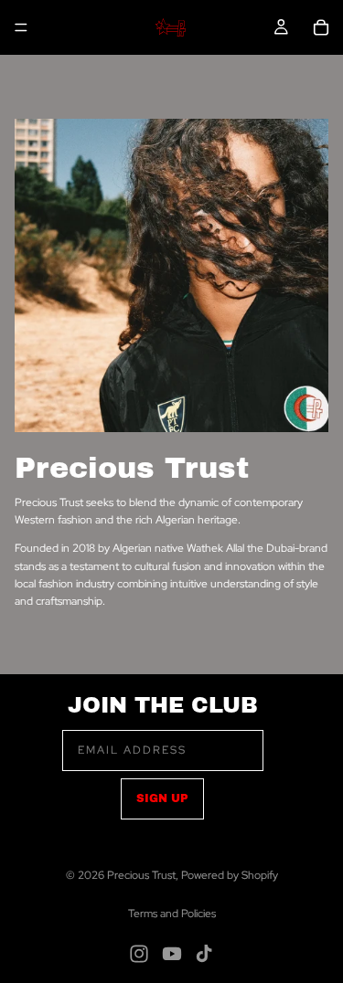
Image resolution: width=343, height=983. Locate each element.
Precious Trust (141, 875)
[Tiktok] (204, 954)
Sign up (162, 798)
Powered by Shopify (229, 875)
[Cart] (321, 27)
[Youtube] (172, 954)
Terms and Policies (172, 913)
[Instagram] (139, 954)
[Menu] (21, 27)
